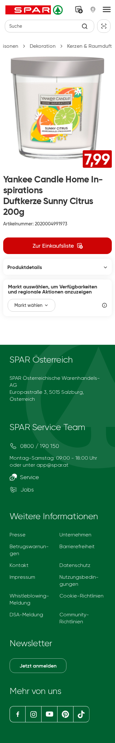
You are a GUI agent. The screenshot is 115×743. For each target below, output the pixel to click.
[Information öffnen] (104, 305)
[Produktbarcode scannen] (103, 26)
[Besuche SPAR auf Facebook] (17, 714)
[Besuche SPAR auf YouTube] (49, 714)
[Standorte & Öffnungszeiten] (93, 9)
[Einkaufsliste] (79, 9)
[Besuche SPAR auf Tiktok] (81, 714)
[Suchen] (85, 26)
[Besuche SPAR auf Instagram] (33, 714)
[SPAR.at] (35, 10)
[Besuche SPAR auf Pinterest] (65, 714)
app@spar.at (52, 465)
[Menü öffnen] (106, 9)
